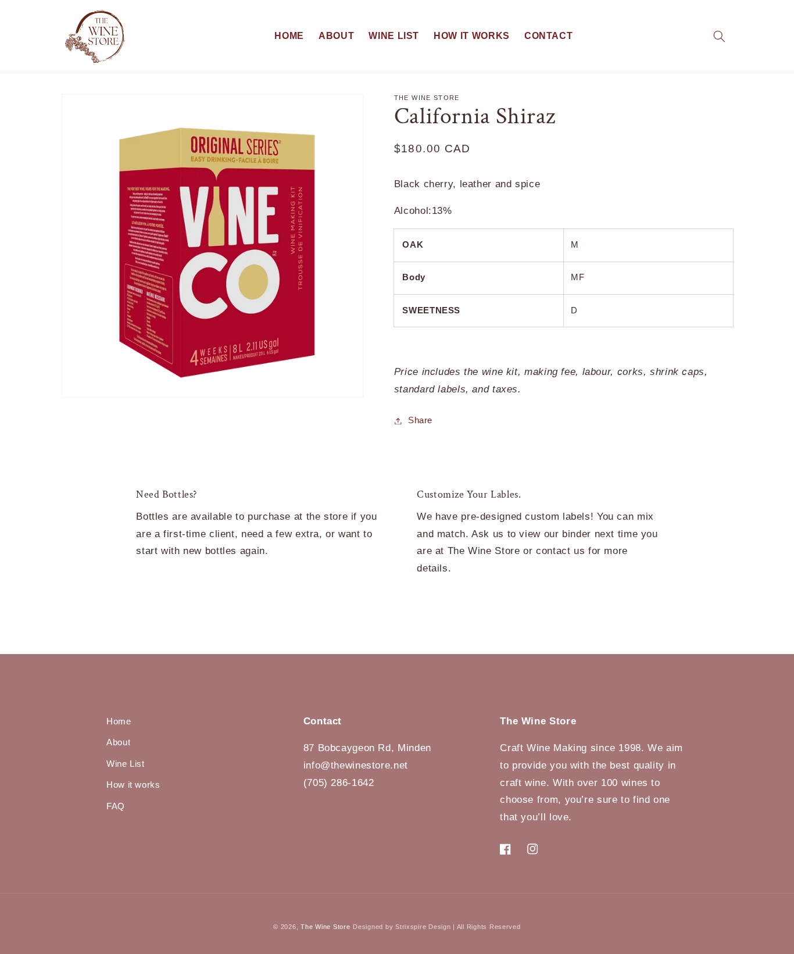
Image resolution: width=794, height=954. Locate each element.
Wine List (125, 764)
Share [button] (420, 420)
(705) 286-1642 (338, 782)
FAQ (115, 806)
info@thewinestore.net (355, 765)
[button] (719, 36)
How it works (133, 784)
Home (118, 721)
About (118, 742)
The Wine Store (325, 926)
